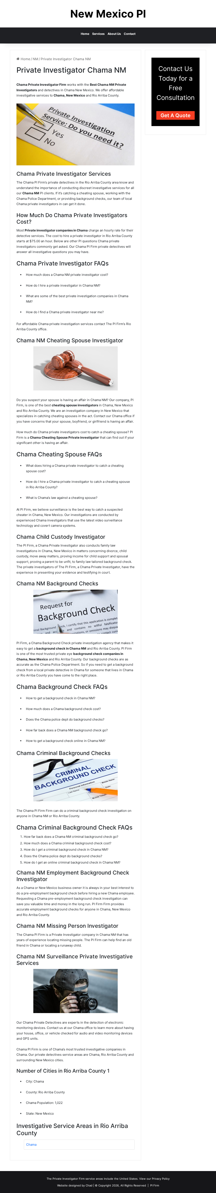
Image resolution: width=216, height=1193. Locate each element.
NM (35, 59)
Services (98, 33)
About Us (114, 33)
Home (85, 33)
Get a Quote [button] (175, 115)
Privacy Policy (161, 1178)
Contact (129, 33)
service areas (94, 1178)
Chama (31, 1145)
